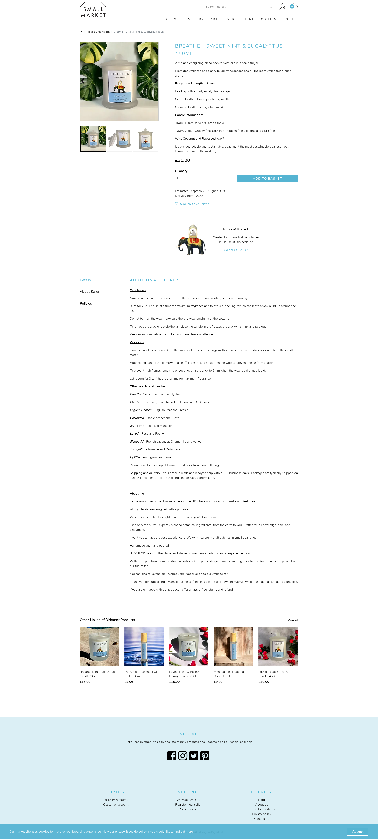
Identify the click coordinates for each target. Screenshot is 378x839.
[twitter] (194, 755)
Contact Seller (236, 250)
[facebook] (172, 755)
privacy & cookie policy (131, 831)
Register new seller (188, 804)
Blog (261, 800)
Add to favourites (194, 204)
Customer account (115, 804)
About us (261, 804)
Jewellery (193, 19)
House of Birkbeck (98, 32)
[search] (271, 7)
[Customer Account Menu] (283, 7)
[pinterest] (205, 755)
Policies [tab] (86, 303)
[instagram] (183, 755)
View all (293, 620)
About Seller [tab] (90, 291)
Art (214, 19)
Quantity (181, 171)
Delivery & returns (116, 800)
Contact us (261, 819)
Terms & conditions (261, 809)
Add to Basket (267, 178)
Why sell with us (188, 800)
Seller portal (188, 809)
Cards (230, 19)
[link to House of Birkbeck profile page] (194, 239)
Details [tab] (85, 280)
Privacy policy (261, 814)
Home (249, 19)
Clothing (270, 19)
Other (292, 19)
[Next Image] (158, 81)
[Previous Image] (80, 81)
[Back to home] (81, 32)
